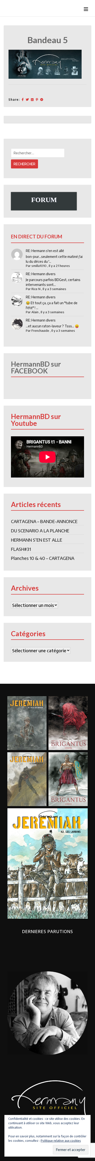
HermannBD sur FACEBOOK (36, 367)
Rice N (35, 289)
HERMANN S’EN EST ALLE (36, 540)
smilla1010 (39, 266)
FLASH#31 (21, 549)
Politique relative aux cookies (61, 1140)
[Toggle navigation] (86, 9)
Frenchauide (40, 330)
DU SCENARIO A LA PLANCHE (40, 530)
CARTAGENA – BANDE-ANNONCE (44, 521)
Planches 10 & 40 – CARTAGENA (42, 558)
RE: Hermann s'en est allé (45, 251)
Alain (34, 312)
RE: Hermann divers (41, 274)
